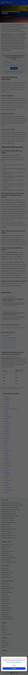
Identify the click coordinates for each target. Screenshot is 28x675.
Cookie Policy (18, 662)
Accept (14, 668)
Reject (14, 665)
